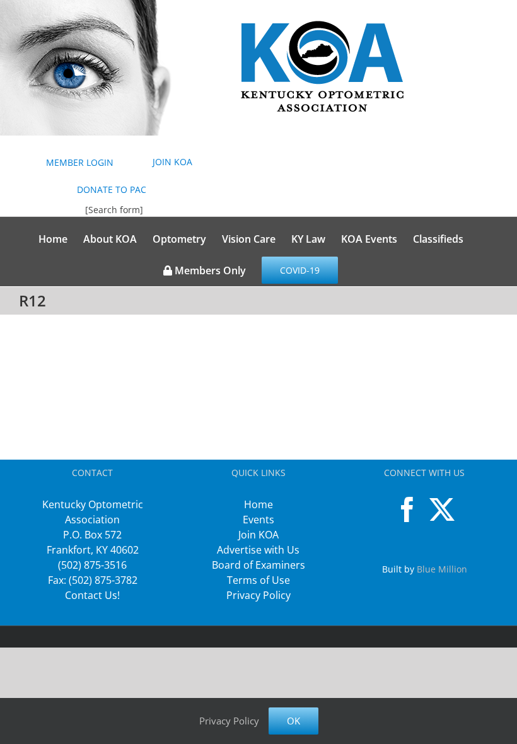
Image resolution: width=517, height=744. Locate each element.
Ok (293, 720)
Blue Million (442, 569)
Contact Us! (92, 595)
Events (258, 519)
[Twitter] (442, 509)
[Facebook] (407, 509)
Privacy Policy (258, 595)
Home (258, 504)
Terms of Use (258, 580)
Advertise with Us (258, 550)
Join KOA (258, 535)
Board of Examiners (258, 565)
